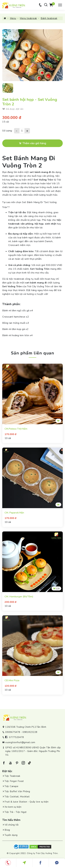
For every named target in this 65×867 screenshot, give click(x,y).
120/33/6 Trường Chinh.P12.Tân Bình (25, 726)
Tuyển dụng (11, 835)
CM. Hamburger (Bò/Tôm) (19, 596)
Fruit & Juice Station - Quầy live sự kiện (27, 801)
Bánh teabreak (49, 18)
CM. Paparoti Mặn (14, 512)
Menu (13, 18)
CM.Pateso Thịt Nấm (16, 428)
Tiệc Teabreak (12, 776)
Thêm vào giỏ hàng (34, 143)
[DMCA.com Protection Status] (40, 846)
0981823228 (30, 732)
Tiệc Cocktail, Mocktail (17, 796)
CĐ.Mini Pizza (12, 680)
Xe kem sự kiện (13, 806)
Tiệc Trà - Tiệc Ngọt (16, 812)
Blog (7, 829)
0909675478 (12, 732)
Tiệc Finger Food (14, 781)
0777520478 (16, 737)
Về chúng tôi (12, 824)
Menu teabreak (28, 18)
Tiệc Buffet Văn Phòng (17, 791)
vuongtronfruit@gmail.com (20, 742)
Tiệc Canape (11, 786)
